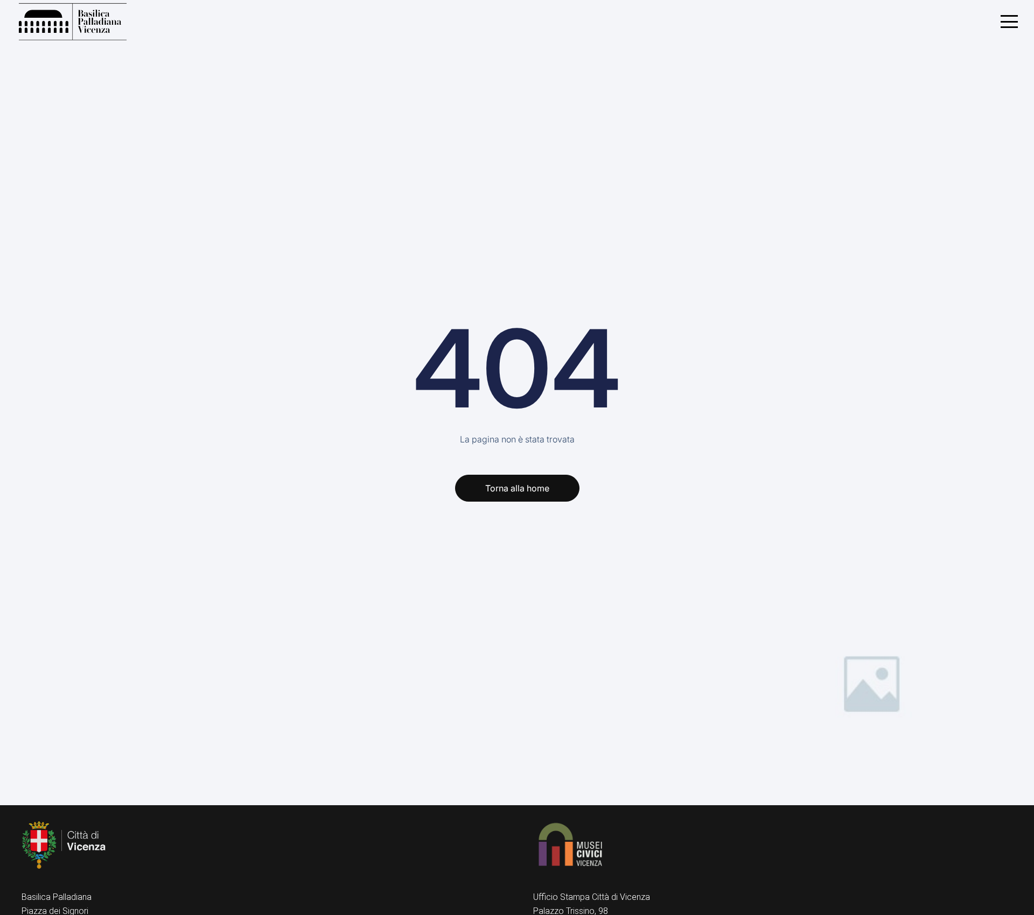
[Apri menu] (1009, 21)
